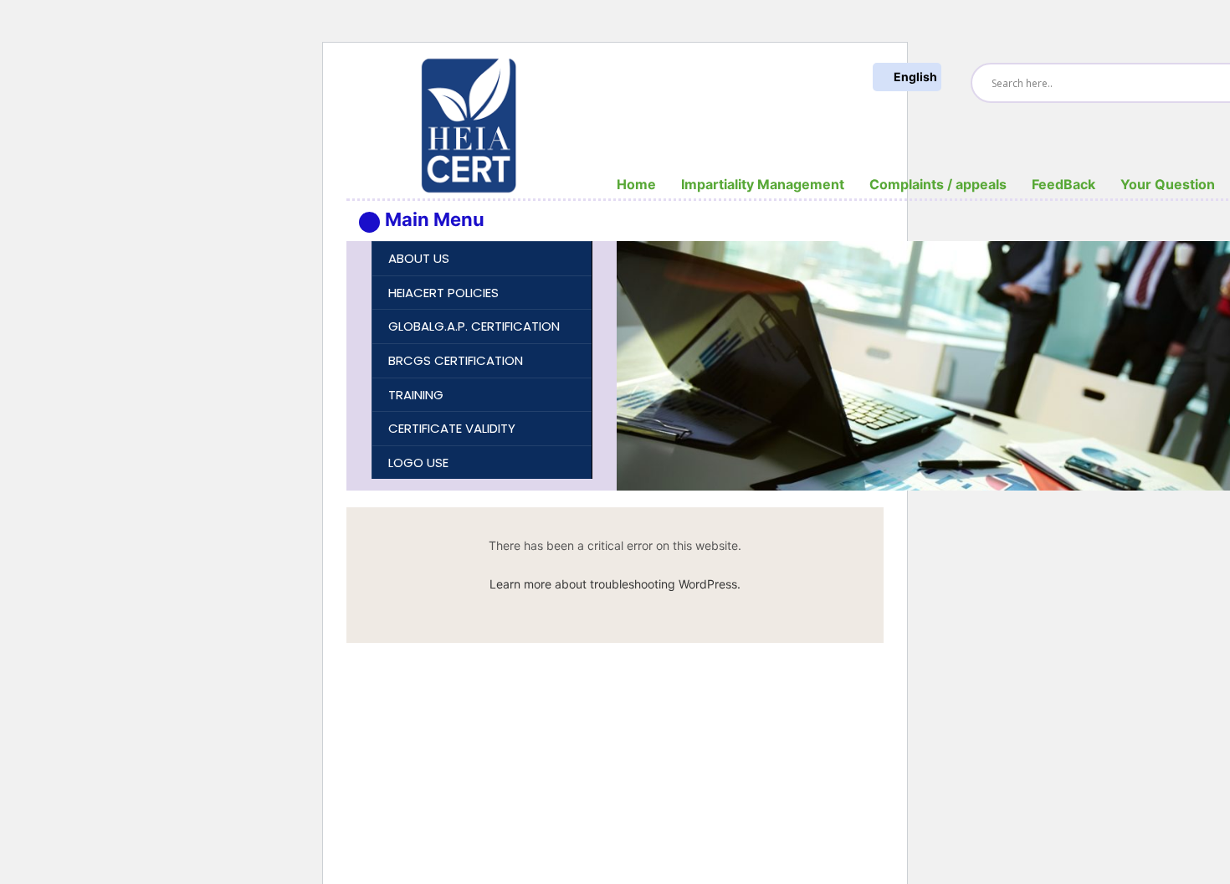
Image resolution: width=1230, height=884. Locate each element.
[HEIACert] (468, 124)
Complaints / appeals (938, 184)
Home (636, 184)
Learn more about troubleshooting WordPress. (615, 584)
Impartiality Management (762, 184)
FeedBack (1063, 184)
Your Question (1167, 184)
